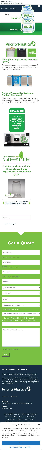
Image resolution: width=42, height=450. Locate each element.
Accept (21, 443)
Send (5, 354)
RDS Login (29, 419)
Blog (6, 8)
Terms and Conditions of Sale (18, 422)
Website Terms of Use (26, 417)
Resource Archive (29, 414)
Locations (11, 419)
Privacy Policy (27, 447)
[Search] (14, 8)
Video (3, 8)
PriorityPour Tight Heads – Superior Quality (20, 60)
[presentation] (3, 203)
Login (11, 8)
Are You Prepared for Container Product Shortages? (18, 94)
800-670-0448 (7, 408)
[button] (39, 425)
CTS (33, 422)
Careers (20, 419)
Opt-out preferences (16, 447)
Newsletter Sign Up (12, 414)
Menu (7, 14)
